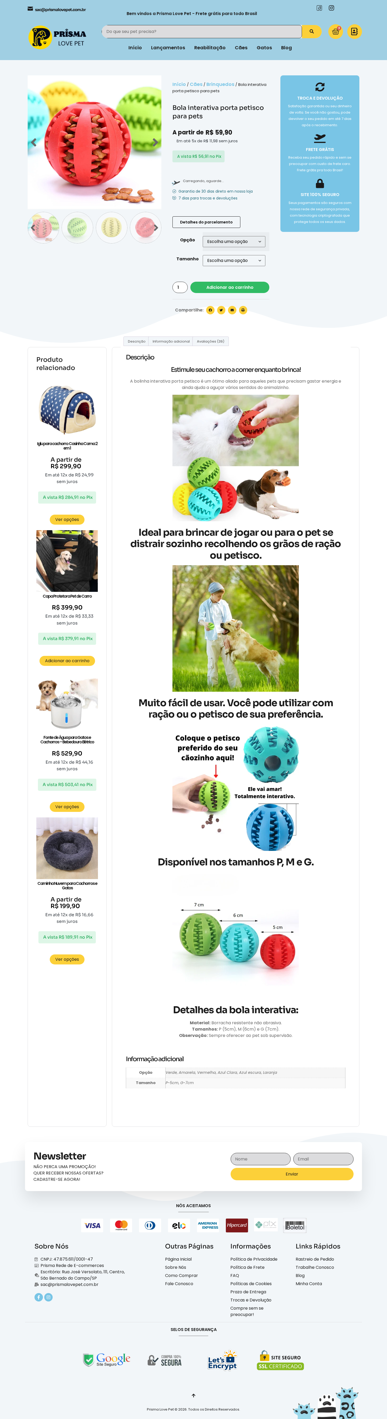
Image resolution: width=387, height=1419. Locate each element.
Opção (187, 240)
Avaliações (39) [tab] (210, 341)
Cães (241, 47)
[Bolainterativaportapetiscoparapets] (94, 142)
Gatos (264, 47)
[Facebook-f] (38, 1297)
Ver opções (67, 519)
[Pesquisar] (312, 31)
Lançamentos (168, 47)
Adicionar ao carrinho (230, 287)
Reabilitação (210, 47)
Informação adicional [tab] (171, 341)
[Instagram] (48, 1297)
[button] (210, 310)
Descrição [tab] (137, 341)
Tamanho (187, 259)
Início (135, 47)
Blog (286, 47)
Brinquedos (220, 84)
